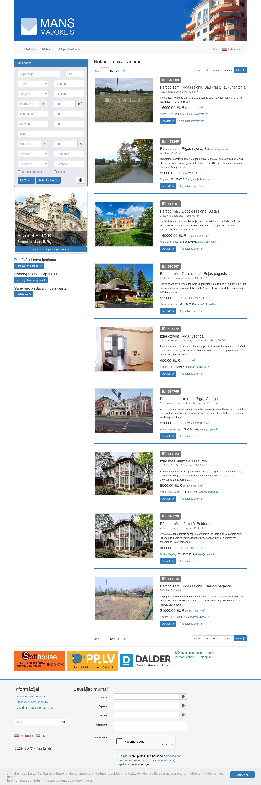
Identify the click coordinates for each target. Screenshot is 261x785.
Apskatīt (167, 120)
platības (227, 70)
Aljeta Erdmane (168, 241)
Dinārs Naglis (167, 554)
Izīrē (45, 49)
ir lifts (61, 171)
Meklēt (27, 180)
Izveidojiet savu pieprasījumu (35, 707)
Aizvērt (242, 774)
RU (31, 736)
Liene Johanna (168, 304)
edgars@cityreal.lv (198, 179)
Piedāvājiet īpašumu (28, 265)
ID (206, 70)
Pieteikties (23, 294)
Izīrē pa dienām (67, 49)
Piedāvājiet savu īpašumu (32, 702)
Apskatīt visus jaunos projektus (49, 249)
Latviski (232, 49)
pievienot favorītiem (193, 120)
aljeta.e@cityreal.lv (197, 113)
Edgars (164, 179)
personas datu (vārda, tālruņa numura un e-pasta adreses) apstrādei (150, 760)
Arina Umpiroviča (169, 429)
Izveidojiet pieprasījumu (30, 280)
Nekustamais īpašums (30, 696)
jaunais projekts (32, 171)
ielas (239, 70)
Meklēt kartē (49, 180)
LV (21, 736)
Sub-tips (62, 84)
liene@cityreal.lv (206, 304)
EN (43, 736)
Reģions (62, 94)
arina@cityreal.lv (208, 429)
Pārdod (29, 49)
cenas (215, 70)
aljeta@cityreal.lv (206, 241)
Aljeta (163, 113)
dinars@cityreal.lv (205, 554)
